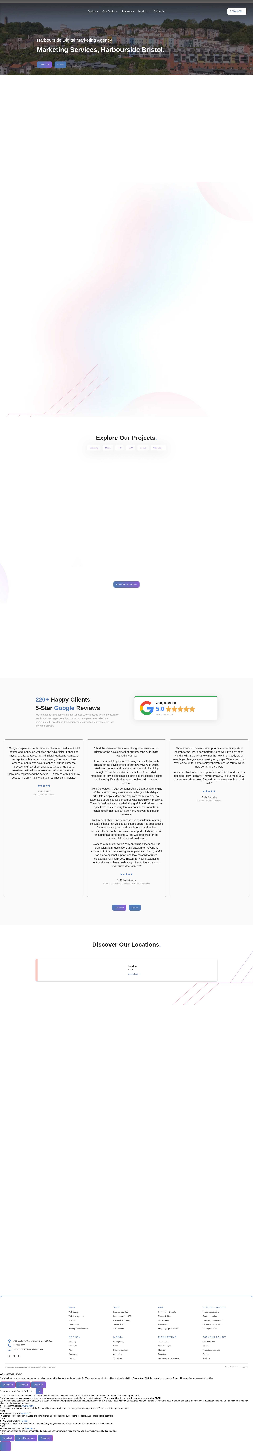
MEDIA (118, 1337)
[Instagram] (9, 1356)
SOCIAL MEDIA (214, 1307)
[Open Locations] (149, 11)
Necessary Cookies (12, 1406)
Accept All (38, 1385)
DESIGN (75, 1337)
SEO (116, 1307)
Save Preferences (26, 1438)
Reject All (23, 1385)
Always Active (28, 1406)
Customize (8, 1385)
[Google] (19, 1356)
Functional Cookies (12, 1414)
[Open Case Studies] (117, 11)
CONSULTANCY (214, 1337)
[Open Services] (97, 11)
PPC (161, 1307)
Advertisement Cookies (13, 1429)
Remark (25, 1414)
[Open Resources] (133, 11)
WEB (72, 1307)
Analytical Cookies (11, 1421)
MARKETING (167, 1337)
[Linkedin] (14, 1356)
